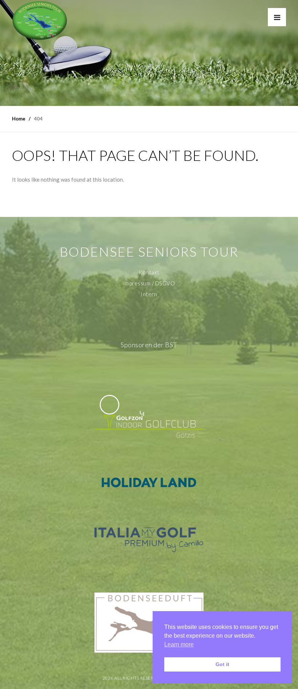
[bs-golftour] (40, 20)
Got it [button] (222, 664)
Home (18, 119)
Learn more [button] (179, 644)
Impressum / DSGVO (149, 283)
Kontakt (149, 272)
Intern (149, 294)
